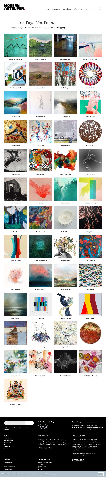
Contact (93, 9)
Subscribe (29, 423)
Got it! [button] (101, 474)
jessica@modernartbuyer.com (95, 427)
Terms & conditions (9, 466)
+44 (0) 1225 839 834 (79, 427)
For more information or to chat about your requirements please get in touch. (83, 454)
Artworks (56, 9)
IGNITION (82, 459)
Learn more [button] (53, 474)
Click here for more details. (45, 448)
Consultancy (67, 9)
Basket (6, 449)
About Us (78, 9)
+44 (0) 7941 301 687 (94, 429)
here (45, 27)
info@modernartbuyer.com (79, 425)
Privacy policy (8, 462)
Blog (85, 9)
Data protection (8, 469)
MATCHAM (79, 461)
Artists (47, 9)
